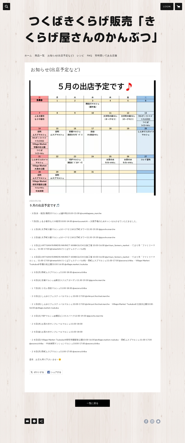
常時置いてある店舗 (106, 55)
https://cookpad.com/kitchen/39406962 (158, 421)
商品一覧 (40, 55)
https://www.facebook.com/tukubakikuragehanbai (146, 421)
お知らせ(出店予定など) (61, 55)
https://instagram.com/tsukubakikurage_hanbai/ (152, 421)
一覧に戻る (92, 403)
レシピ (80, 55)
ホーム (28, 55)
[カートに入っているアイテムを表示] (178, 6)
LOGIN (167, 6)
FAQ (89, 55)
